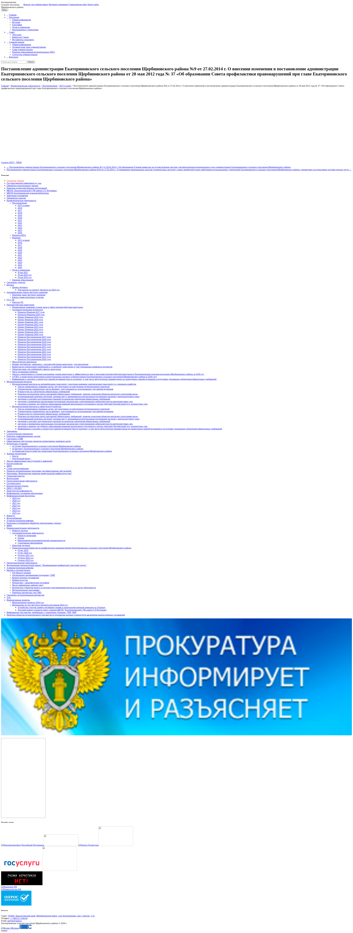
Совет (12, 32)
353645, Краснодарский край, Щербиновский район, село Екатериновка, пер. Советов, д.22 (51, 916)
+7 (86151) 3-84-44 (18, 918)
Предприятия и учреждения (25, 30)
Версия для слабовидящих (35, 4)
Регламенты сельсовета (23, 39)
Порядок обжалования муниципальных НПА (33, 52)
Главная (12, 15)
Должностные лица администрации (29, 47)
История (16, 22)
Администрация (16, 42)
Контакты (13, 57)
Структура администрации (25, 54)
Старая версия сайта (77, 4)
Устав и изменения (21, 27)
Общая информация (21, 20)
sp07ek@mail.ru (14, 921)
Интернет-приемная (58, 4)
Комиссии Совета (20, 37)
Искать (31, 62)
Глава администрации (22, 49)
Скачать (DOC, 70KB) (11, 162)
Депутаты (16, 34)
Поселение (14, 17)
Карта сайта (93, 4)
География (17, 25)
